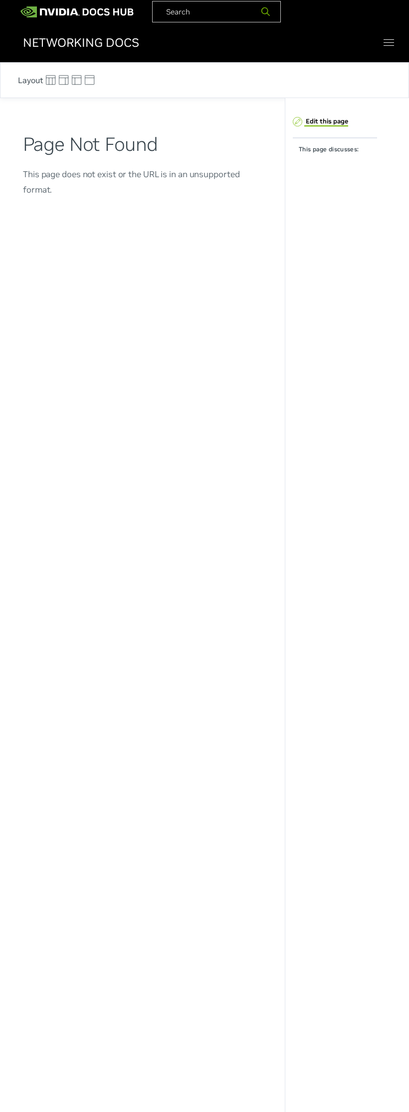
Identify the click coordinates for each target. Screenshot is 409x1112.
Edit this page (326, 121)
